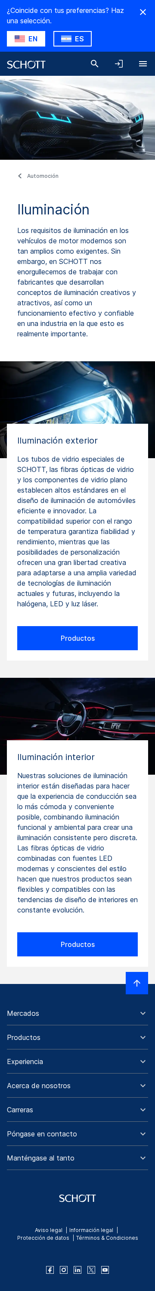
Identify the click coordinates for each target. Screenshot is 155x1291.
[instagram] (64, 1270)
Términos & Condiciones (107, 1238)
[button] (77, 1013)
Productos (78, 638)
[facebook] (50, 1270)
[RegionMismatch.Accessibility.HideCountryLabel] (143, 12)
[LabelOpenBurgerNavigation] (143, 64)
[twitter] (91, 1270)
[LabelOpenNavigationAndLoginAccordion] (119, 64)
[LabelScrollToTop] (137, 983)
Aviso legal (48, 1230)
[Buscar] (95, 64)
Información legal (91, 1230)
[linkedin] (77, 1270)
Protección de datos (43, 1238)
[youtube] (105, 1270)
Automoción (43, 176)
